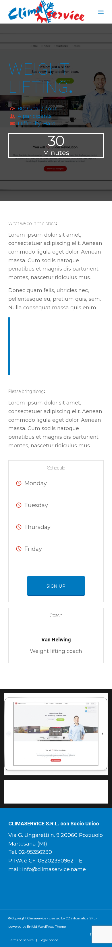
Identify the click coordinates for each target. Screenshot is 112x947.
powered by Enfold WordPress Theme (37, 927)
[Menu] (101, 12)
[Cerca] (88, 11)
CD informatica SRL (80, 918)
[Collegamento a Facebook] (90, 934)
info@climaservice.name (54, 869)
